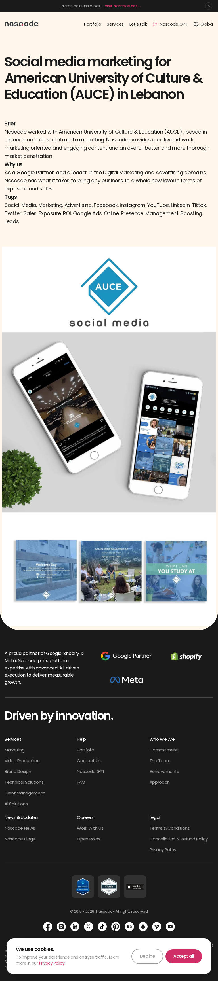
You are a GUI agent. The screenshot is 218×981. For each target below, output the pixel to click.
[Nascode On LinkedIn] (74, 926)
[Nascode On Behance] (129, 926)
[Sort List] (135, 886)
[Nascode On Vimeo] (156, 926)
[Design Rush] (83, 886)
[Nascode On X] (88, 926)
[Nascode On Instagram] (61, 926)
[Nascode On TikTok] (102, 926)
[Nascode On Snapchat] (143, 926)
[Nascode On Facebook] (47, 926)
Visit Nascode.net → (123, 6)
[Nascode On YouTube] (170, 926)
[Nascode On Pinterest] (115, 926)
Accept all (183, 956)
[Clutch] (109, 886)
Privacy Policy (52, 963)
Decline (147, 956)
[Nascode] (22, 23)
